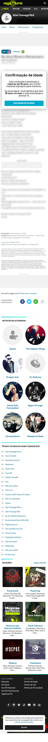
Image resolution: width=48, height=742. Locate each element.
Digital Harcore (11, 525)
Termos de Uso (30, 685)
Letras (3, 27)
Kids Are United (11, 486)
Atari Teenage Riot (12, 512)
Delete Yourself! (11, 477)
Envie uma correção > (29, 293)
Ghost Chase (10, 533)
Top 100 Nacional (8, 688)
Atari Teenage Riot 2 (13, 452)
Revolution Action (12, 460)
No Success (10, 555)
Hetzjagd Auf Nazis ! (13, 537)
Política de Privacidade (33, 688)
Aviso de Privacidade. (25, 722)
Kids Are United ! (11, 550)
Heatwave (9, 464)
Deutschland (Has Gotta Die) (17, 520)
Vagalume (13, 3)
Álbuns (12, 27)
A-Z (36, 9)
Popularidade (37, 27)
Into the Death (11, 542)
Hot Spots (5, 685)
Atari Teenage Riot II (13, 507)
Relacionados (23, 27)
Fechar (24, 727)
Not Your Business (12, 499)
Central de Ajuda (31, 682)
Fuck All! (8, 473)
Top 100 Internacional (10, 691)
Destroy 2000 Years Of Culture (17, 495)
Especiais (5, 682)
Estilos (26, 9)
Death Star (9, 469)
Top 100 (15, 9)
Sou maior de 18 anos (24, 103)
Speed (7, 503)
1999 (12, 242)
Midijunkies (9, 546)
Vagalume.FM (39, 563)
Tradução (16, 52)
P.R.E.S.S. (9, 490)
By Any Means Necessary (15, 516)
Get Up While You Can (14, 529)
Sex (6, 482)
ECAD (3, 244)
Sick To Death (11, 456)
